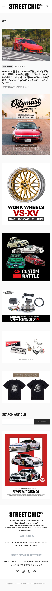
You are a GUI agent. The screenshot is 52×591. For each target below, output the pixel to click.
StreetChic (25, 583)
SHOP (31, 542)
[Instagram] (23, 571)
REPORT (15, 542)
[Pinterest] (34, 571)
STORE (35, 545)
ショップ (38, 565)
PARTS (38, 542)
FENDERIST (7, 66)
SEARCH (42, 421)
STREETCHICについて (13, 561)
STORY (8, 542)
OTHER (27, 545)
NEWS (45, 542)
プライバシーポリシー (31, 561)
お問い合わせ (29, 565)
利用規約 (44, 561)
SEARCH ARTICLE (14, 414)
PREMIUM (19, 545)
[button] (3, 6)
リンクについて (17, 565)
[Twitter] (17, 571)
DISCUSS (24, 542)
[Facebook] (29, 571)
